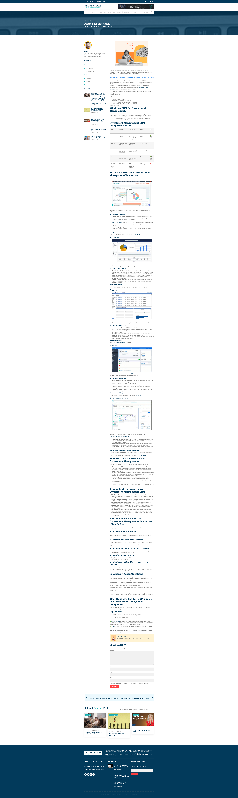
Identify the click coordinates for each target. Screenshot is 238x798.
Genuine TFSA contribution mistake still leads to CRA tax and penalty (121, 767)
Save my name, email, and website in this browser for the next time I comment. (130, 683)
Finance (119, 12)
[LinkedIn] (150, 2)
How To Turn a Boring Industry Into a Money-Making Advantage (97, 109)
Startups (133, 12)
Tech (139, 12)
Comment (112, 650)
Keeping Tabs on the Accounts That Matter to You (98, 137)
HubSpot (112, 179)
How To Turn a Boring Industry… (116, 734)
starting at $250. (121, 342)
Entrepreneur (111, 12)
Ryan (88, 730)
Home (87, 12)
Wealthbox (114, 345)
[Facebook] (146, 2)
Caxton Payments (115, 621)
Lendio (112, 626)
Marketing (126, 12)
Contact (145, 12)
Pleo (111, 569)
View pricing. (143, 455)
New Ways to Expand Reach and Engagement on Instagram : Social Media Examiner (98, 121)
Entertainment (102, 12)
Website (112, 677)
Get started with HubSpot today (117, 632)
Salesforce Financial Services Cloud (120, 398)
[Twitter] (148, 2)
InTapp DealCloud (116, 237)
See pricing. (137, 234)
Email (111, 672)
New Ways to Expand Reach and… (142, 731)
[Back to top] (235, 795)
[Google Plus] (153, 2)
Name (111, 666)
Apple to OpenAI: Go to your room (98, 130)
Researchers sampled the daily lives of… (94, 733)
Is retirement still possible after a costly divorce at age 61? (121, 776)
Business (94, 12)
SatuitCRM (114, 290)
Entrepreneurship (114, 715)
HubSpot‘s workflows (117, 222)
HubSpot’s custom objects (118, 218)
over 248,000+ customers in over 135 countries (133, 93)
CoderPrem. (134, 794)
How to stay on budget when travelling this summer (120, 784)
